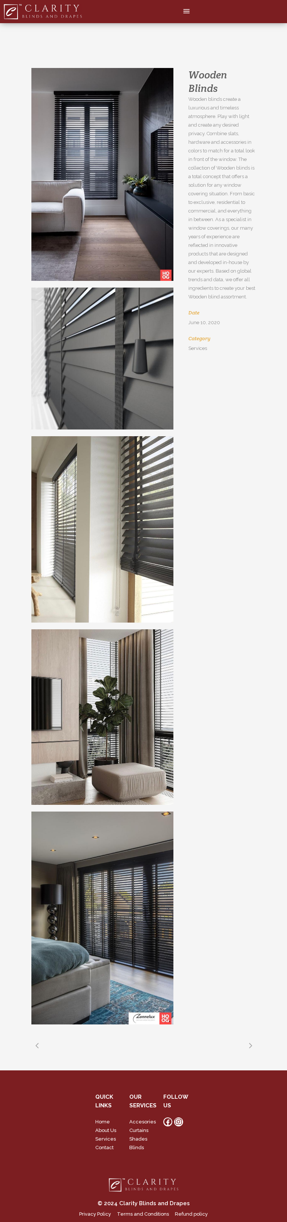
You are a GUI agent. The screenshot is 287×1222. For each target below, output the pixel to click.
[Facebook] (167, 1121)
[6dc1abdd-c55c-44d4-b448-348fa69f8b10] (102, 174)
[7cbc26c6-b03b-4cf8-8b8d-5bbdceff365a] (102, 358)
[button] (186, 11)
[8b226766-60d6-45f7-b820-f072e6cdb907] (102, 529)
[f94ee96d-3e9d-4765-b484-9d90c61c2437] (102, 918)
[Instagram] (178, 1121)
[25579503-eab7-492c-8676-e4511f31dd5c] (102, 717)
